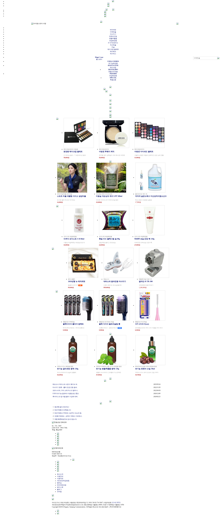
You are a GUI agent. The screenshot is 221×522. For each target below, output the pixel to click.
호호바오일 (113, 36)
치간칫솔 (113, 45)
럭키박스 (113, 54)
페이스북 (60, 487)
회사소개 (60, 474)
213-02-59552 (116, 502)
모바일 (59, 491)
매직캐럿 (113, 30)
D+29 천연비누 (113, 43)
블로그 (59, 489)
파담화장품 (113, 41)
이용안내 (60, 476)
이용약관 (60, 478)
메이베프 (113, 51)
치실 (113, 47)
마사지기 (113, 34)
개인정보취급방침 (63, 481)
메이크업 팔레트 (113, 49)
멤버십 (59, 483)
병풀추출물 (113, 38)
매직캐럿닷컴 (61, 485)
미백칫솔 (113, 32)
